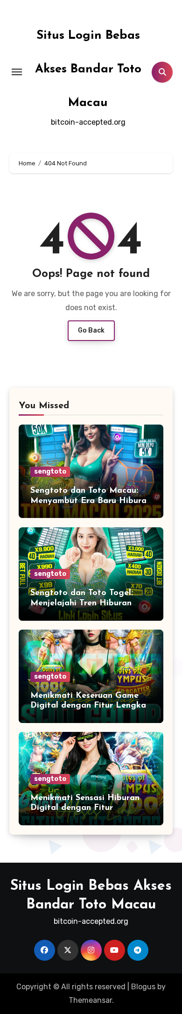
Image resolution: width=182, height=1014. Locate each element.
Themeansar (90, 1000)
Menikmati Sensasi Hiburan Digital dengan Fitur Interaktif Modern (85, 808)
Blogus (143, 986)
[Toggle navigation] (16, 72)
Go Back (91, 330)
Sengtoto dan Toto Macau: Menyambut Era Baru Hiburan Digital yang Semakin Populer (90, 501)
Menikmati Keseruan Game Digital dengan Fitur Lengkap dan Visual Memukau (90, 706)
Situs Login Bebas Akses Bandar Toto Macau (88, 69)
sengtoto (50, 471)
